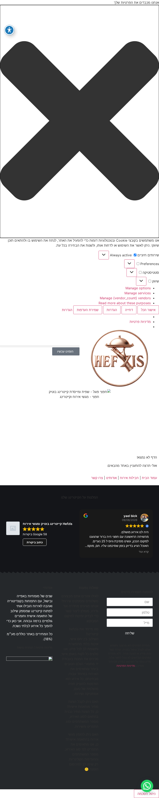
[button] (79, 121)
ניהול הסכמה (146, 794)
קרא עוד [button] (144, 551)
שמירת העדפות (88, 310)
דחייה (129, 310)
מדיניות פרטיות (140, 322)
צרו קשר (97, 478)
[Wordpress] (110, 680)
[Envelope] (119, 680)
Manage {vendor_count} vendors (125, 298)
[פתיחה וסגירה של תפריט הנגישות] (9, 30)
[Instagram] (138, 680)
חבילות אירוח (129, 478)
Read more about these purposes (125, 303)
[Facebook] (147, 680)
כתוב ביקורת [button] (35, 542)
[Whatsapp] (129, 680)
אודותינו (111, 478)
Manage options (138, 288)
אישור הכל (148, 310)
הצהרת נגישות (25, 647)
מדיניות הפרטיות (126, 665)
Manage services (137, 293)
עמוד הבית (149, 478)
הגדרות (112, 310)
